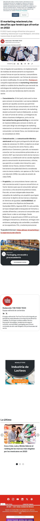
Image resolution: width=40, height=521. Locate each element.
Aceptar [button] (15, 15)
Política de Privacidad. (21, 10)
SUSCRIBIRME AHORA (20, 262)
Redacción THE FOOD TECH (13, 40)
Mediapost (33, 80)
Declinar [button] (24, 15)
